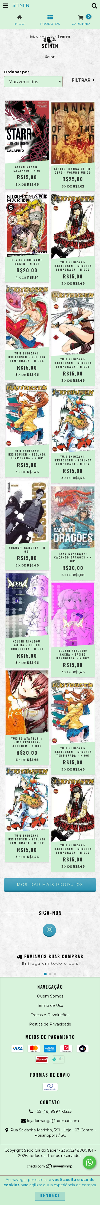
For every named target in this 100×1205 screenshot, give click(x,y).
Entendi (50, 1196)
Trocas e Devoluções (50, 1014)
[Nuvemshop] (50, 1168)
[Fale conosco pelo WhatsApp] (89, 1162)
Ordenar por (16, 72)
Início (34, 36)
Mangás (48, 36)
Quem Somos (50, 996)
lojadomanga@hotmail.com (53, 1120)
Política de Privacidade (50, 1024)
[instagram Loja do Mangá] (49, 930)
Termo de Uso (50, 1005)
